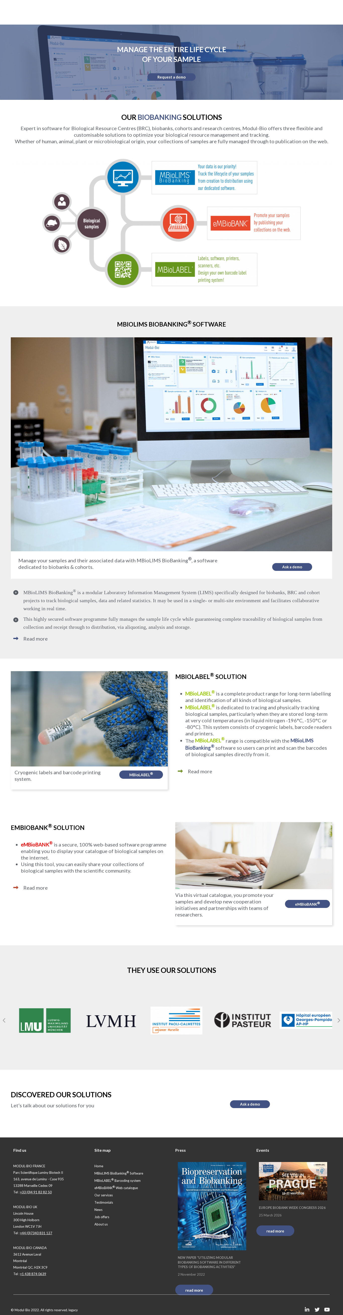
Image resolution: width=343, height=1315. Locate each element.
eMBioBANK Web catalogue (116, 1188)
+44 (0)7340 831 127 (36, 1233)
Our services (103, 1195)
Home (98, 1166)
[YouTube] (327, 1310)
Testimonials (103, 1202)
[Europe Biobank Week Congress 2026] (293, 1181)
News (98, 1210)
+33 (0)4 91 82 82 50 (36, 1192)
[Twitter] (317, 1310)
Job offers (101, 1217)
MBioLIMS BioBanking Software (118, 1173)
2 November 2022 (191, 1274)
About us (101, 1224)
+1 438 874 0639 (33, 1274)
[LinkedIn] (307, 1310)
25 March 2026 (270, 1215)
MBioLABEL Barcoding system (117, 1181)
